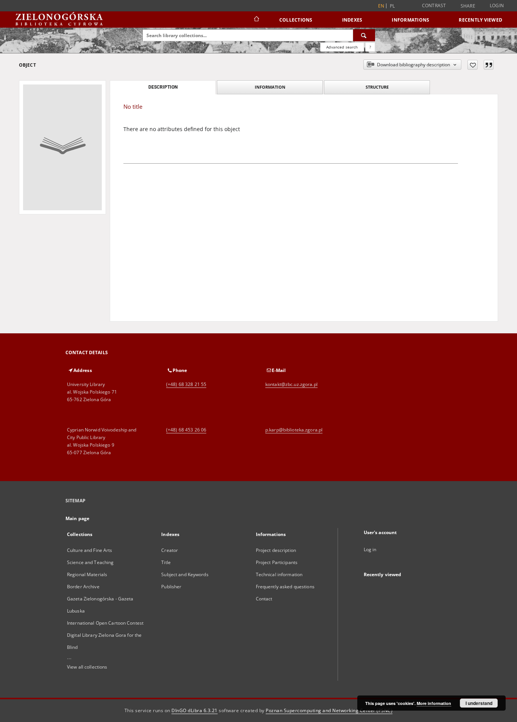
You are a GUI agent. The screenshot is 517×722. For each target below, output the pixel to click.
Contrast (434, 5)
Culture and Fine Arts (89, 550)
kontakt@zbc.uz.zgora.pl (291, 384)
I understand (479, 703)
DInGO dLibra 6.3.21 (194, 710)
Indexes (352, 20)
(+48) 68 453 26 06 (186, 430)
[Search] (364, 35)
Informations (410, 20)
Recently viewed (480, 20)
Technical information (279, 574)
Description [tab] (163, 87)
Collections (296, 20)
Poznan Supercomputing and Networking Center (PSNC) (329, 710)
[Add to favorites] (472, 65)
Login (497, 5)
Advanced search (342, 47)
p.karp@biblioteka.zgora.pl (293, 430)
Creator (169, 550)
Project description (276, 550)
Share (468, 6)
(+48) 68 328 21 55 (186, 384)
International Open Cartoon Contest (105, 623)
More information (434, 703)
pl (392, 5)
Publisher (171, 586)
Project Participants (276, 562)
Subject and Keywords (184, 574)
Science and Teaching (90, 562)
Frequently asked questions (285, 586)
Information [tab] (270, 87)
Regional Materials (87, 574)
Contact (264, 598)
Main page (77, 518)
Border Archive (83, 586)
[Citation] (489, 65)
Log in (370, 549)
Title (166, 562)
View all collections (87, 667)
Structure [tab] (377, 87)
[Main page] (256, 19)
